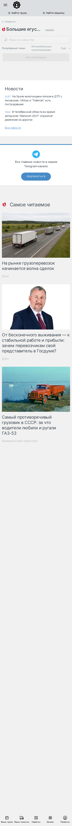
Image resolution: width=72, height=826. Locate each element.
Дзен (5, 276)
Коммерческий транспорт (20, 441)
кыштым (49, 29)
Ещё (63, 48)
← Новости (9, 21)
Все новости (13, 127)
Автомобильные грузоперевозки (41, 48)
